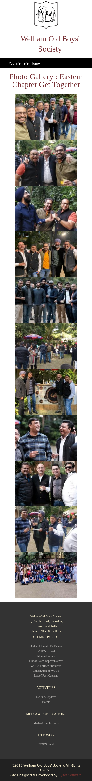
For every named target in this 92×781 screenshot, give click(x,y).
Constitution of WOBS (46, 670)
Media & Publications (46, 723)
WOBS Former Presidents (46, 666)
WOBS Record (46, 651)
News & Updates (46, 697)
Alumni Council (46, 656)
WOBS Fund (46, 744)
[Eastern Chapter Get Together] (46, 117)
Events (46, 702)
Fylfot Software (70, 774)
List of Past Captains (46, 675)
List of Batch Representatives (46, 661)
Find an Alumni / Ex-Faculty (46, 646)
